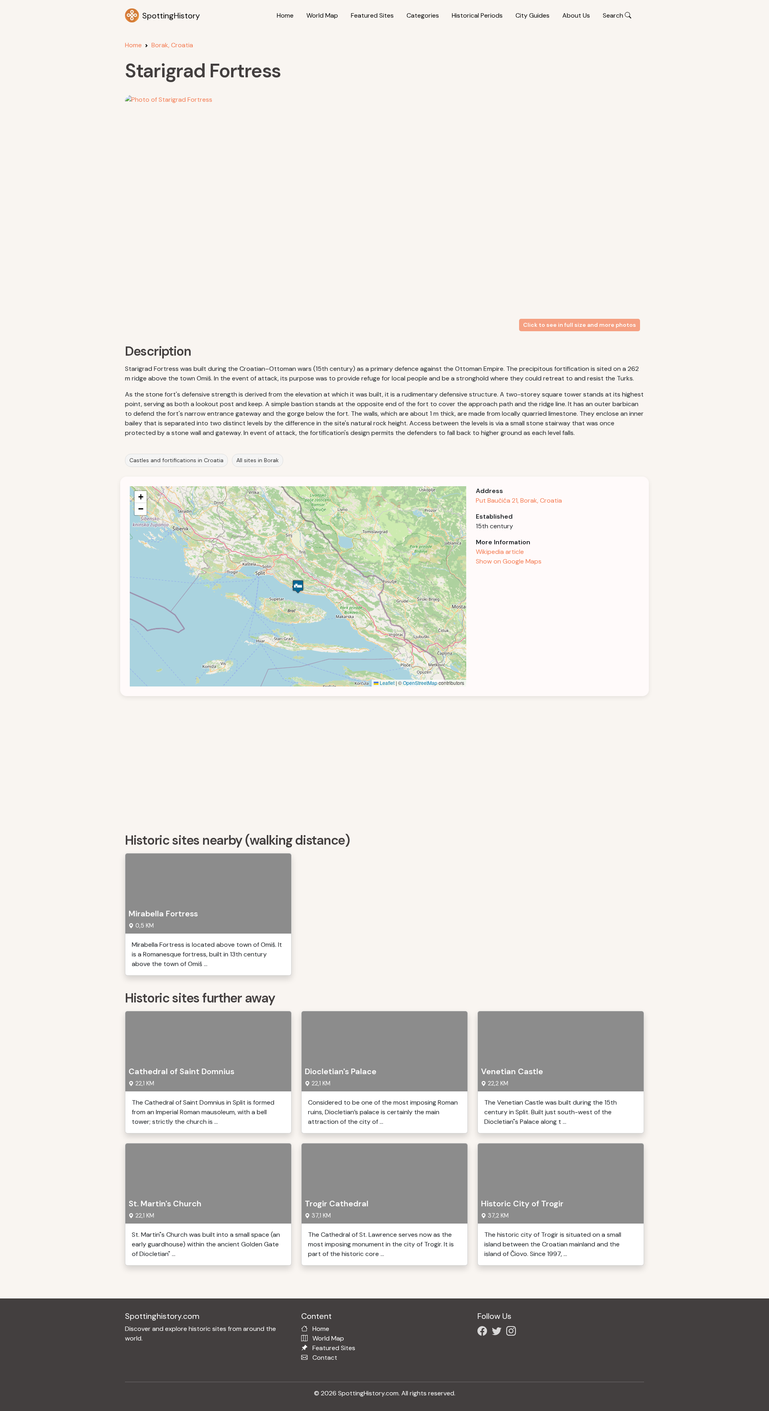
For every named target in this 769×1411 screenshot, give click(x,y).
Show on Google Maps (509, 561)
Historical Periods (477, 15)
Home (285, 15)
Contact (324, 1357)
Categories (423, 15)
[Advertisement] (365, 762)
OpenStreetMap (420, 682)
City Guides (532, 15)
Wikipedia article (500, 551)
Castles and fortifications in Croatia (176, 460)
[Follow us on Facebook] (483, 1332)
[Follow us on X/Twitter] (498, 1332)
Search (614, 15)
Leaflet (386, 682)
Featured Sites (372, 15)
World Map (322, 15)
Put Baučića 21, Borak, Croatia (519, 500)
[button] (298, 586)
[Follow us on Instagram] (512, 1332)
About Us (576, 15)
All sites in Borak (257, 460)
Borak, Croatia (172, 45)
